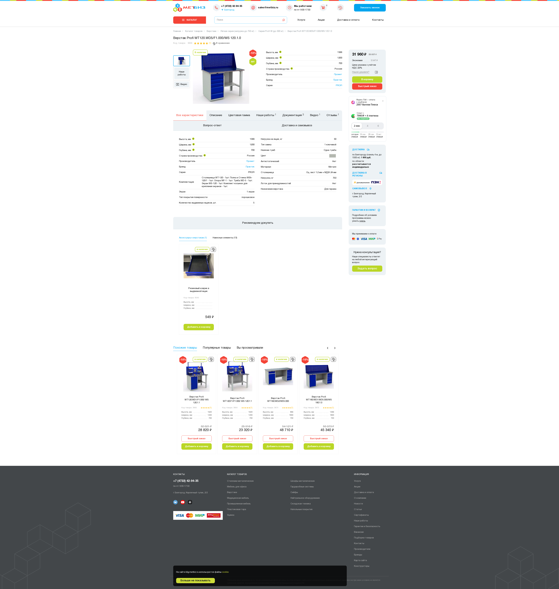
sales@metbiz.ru (268, 8)
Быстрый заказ (196, 439)
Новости (358, 504)
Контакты (378, 20)
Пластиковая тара (236, 509)
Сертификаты (361, 515)
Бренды (358, 555)
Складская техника (301, 504)
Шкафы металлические (303, 481)
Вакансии (359, 532)
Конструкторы (361, 566)
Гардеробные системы (302, 487)
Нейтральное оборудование (305, 498)
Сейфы (294, 492)
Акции (321, 20)
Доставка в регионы (359, 174)
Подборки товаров (364, 538)
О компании (360, 498)
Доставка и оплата (348, 20)
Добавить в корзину (198, 327)
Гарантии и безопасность (367, 526)
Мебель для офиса (236, 487)
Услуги (301, 20)
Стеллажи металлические (240, 481)
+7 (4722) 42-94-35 (185, 481)
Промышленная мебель (239, 504)
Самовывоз (359, 189)
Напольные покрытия (301, 509)
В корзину (367, 80)
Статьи (358, 509)
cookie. (225, 572)
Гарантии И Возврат (364, 210)
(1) (210, 43)
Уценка (230, 515)
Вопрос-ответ (212, 125)
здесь (362, 221)
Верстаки (232, 492)
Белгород (229, 10)
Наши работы (182, 73)
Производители (362, 549)
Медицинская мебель (238, 498)
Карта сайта (360, 560)
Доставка (358, 150)
